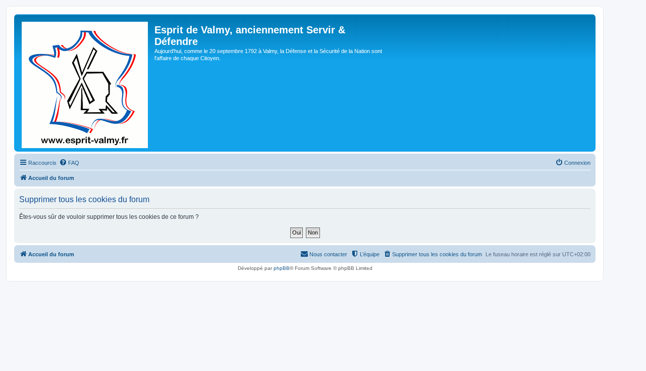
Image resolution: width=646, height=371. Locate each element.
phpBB (282, 268)
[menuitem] (69, 163)
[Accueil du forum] (85, 83)
